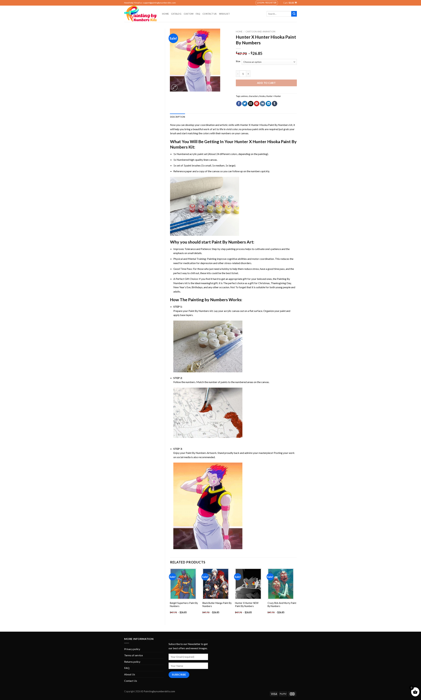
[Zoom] (174, 87)
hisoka (262, 96)
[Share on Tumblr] (274, 103)
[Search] (294, 14)
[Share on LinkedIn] (268, 103)
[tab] (177, 117)
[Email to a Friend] (250, 103)
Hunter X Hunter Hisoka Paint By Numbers (264, 124)
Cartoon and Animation (260, 31)
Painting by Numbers (208, 299)
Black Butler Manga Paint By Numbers (217, 604)
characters (254, 96)
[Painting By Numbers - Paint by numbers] (140, 14)
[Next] (296, 594)
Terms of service (133, 655)
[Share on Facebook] (239, 103)
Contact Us (209, 13)
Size (238, 61)
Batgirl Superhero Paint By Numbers (184, 604)
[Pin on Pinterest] (256, 103)
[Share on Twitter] (245, 103)
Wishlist (224, 13)
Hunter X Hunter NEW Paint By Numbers (247, 604)
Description (177, 117)
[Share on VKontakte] (262, 103)
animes (244, 96)
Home (165, 13)
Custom (189, 13)
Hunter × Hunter (273, 96)
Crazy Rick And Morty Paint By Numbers (282, 604)
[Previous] (170, 594)
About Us (129, 674)
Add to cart (266, 82)
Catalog (176, 13)
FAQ (198, 13)
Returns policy (132, 661)
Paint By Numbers (229, 241)
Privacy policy (132, 649)
